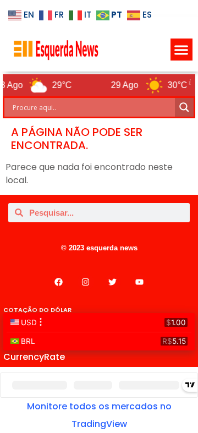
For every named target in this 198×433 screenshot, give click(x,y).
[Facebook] (59, 281)
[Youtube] (139, 281)
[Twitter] (113, 281)
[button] (181, 50)
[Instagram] (86, 281)
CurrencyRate (34, 356)
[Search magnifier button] (184, 107)
